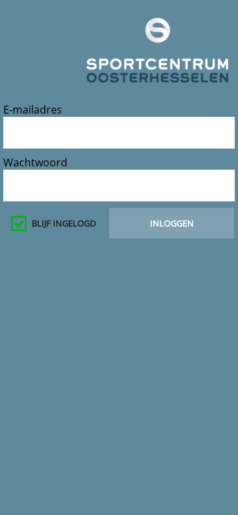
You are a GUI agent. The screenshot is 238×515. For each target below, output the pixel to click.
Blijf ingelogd (64, 223)
